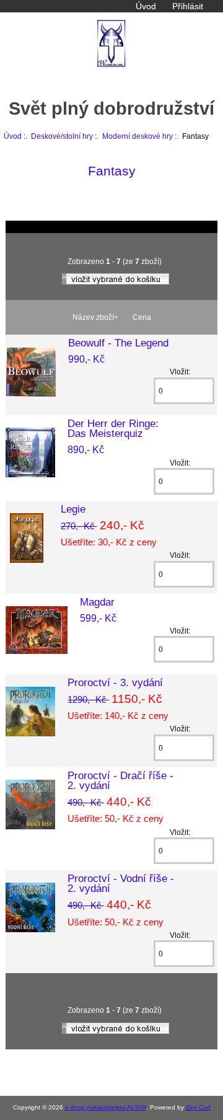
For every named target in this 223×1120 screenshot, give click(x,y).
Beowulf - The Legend (118, 343)
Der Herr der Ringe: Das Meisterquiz (113, 428)
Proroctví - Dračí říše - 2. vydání (120, 780)
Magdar (97, 602)
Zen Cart (198, 1107)
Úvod (146, 6)
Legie (73, 509)
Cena (142, 317)
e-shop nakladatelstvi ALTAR (105, 1107)
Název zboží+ (95, 317)
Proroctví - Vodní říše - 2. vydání (121, 883)
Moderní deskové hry (137, 136)
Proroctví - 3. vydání (115, 682)
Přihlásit (187, 6)
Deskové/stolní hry (62, 136)
